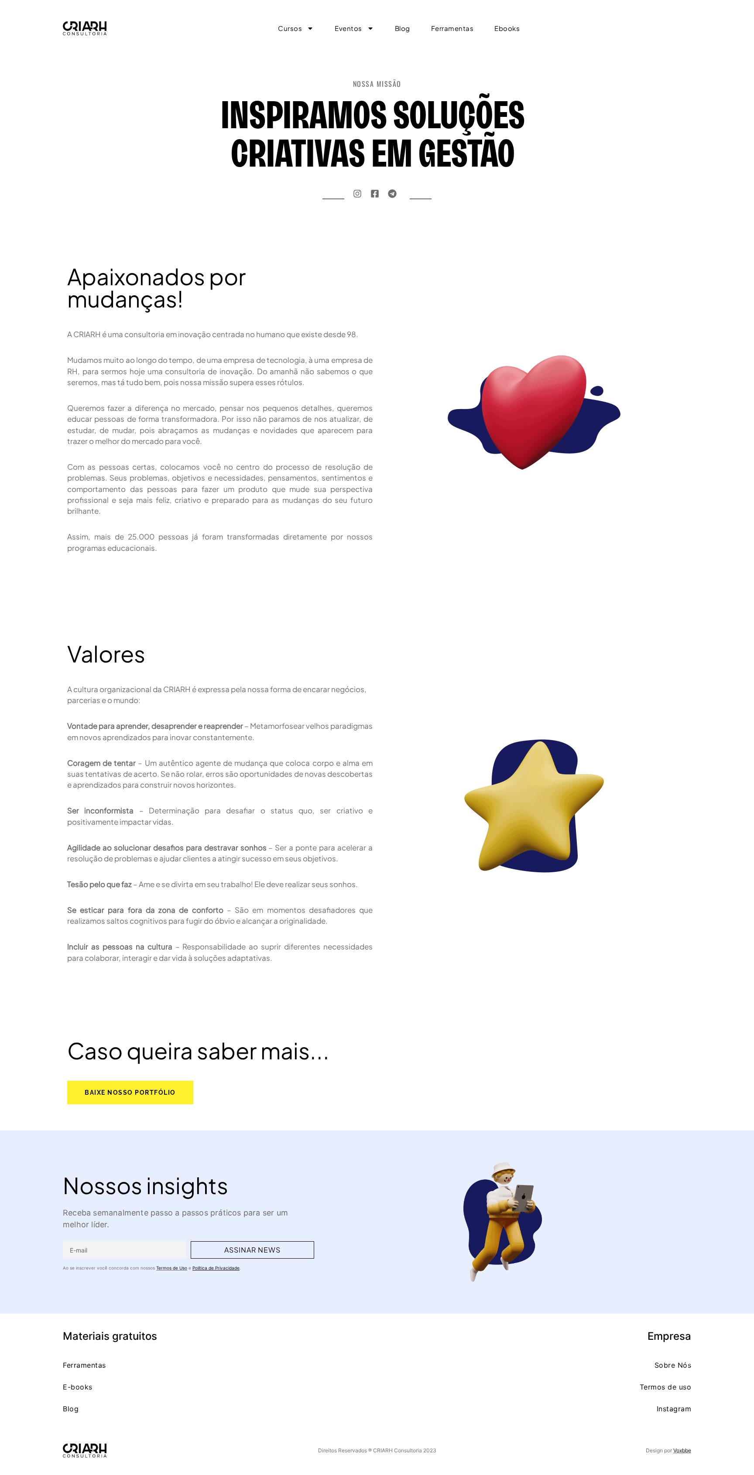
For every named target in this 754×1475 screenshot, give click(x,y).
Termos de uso (666, 1387)
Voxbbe (682, 1450)
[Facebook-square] (375, 193)
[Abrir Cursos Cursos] (310, 29)
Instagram (674, 1408)
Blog (71, 1408)
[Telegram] (392, 193)
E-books (78, 1387)
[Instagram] (357, 193)
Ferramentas (84, 1365)
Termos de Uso (171, 1267)
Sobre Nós (673, 1365)
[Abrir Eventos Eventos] (370, 29)
